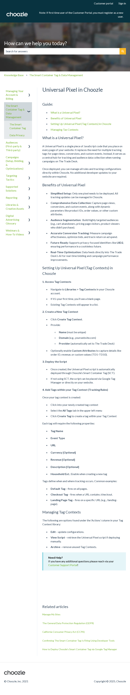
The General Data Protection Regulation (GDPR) (68, 623)
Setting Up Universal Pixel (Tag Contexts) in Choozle (81, 123)
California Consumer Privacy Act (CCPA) (63, 631)
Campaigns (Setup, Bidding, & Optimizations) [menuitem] (15, 163)
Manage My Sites (51, 614)
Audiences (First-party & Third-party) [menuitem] (14, 146)
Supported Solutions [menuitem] (12, 188)
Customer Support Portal (62, 565)
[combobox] (62, 51)
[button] (29, 91)
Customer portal (103, 3)
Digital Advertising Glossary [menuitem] (12, 219)
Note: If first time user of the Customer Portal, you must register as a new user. (81, 14)
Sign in (122, 3)
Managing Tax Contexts (65, 129)
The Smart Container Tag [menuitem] (17, 126)
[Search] (123, 51)
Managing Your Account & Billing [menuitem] (15, 94)
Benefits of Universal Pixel (66, 118)
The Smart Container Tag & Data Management (56, 75)
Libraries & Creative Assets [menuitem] (15, 206)
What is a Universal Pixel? (65, 112)
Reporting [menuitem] (11, 197)
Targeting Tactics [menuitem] (11, 177)
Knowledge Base (14, 75)
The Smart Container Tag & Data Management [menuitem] (15, 111)
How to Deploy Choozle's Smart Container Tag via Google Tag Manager (79, 649)
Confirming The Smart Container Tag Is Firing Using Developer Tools (78, 640)
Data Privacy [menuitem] (17, 135)
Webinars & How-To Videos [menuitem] (15, 232)
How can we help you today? (35, 43)
